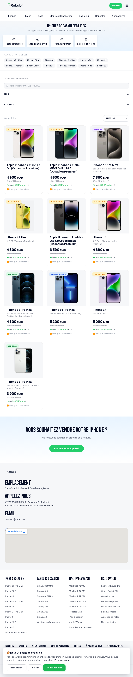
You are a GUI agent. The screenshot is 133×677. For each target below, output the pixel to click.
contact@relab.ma (15, 519)
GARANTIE (23, 645)
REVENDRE (116, 5)
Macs (28, 16)
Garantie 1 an (107, 596)
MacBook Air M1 (77, 596)
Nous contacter (108, 622)
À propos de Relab (110, 617)
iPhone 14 (49, 66)
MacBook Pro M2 (77, 606)
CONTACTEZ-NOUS (115, 645)
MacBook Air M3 (77, 586)
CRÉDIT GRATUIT (39, 645)
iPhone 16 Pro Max (14, 60)
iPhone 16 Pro (33, 60)
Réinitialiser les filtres (17, 78)
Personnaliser (16, 667)
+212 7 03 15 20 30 (38, 501)
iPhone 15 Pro (86, 60)
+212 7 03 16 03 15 (43, 505)
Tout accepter (54, 667)
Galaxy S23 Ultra (45, 596)
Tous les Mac (75, 611)
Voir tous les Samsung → (48, 622)
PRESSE (77, 645)
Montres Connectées (61, 16)
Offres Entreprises (109, 601)
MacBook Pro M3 (77, 601)
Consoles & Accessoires (80, 627)
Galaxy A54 (42, 617)
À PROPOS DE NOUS (94, 645)
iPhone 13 (101, 66)
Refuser (35, 667)
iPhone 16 (49, 60)
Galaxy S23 (42, 601)
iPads (40, 16)
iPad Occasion (76, 617)
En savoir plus (61, 660)
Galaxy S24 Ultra (45, 586)
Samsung (84, 16)
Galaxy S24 (42, 591)
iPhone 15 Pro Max (67, 60)
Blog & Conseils (108, 611)
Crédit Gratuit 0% (109, 591)
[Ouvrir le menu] (127, 5)
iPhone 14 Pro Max (14, 66)
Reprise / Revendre (110, 586)
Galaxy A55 (42, 611)
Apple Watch (75, 622)
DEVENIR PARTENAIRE (60, 645)
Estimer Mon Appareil (66, 448)
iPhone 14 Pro (33, 66)
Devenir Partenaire (110, 606)
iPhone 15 (101, 60)
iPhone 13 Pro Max (67, 66)
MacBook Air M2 (77, 591)
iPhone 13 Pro (86, 66)
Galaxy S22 (42, 606)
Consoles (100, 16)
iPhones (12, 16)
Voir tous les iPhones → (16, 632)
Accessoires (118, 16)
